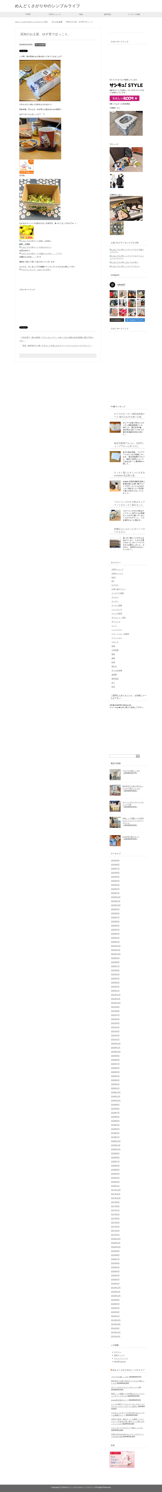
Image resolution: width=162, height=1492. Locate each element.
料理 (113, 662)
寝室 (113, 654)
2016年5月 (115, 1267)
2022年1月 (115, 991)
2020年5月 (115, 1072)
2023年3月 (115, 934)
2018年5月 (115, 1170)
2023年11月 (115, 901)
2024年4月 (115, 881)
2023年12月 (116, 897)
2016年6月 (115, 1263)
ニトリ (114, 626)
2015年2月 (115, 1312)
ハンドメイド (117, 630)
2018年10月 (116, 1149)
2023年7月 (115, 917)
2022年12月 (116, 946)
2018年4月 (115, 1174)
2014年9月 (115, 1328)
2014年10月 (116, 1324)
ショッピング (117, 609)
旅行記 (114, 666)
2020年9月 (115, 1056)
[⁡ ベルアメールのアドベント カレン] (132, 303)
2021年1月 (115, 1039)
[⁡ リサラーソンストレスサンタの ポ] (123, 303)
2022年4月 (115, 978)
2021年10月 (116, 1003)
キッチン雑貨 (117, 605)
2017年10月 (116, 1198)
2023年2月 (115, 938)
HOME (28, 14)
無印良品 (107, 14)
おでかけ (115, 585)
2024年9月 (115, 860)
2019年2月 (115, 1133)
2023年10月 (116, 905)
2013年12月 (116, 1332)
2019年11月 (115, 1096)
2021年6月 (115, 1019)
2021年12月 (116, 995)
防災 (113, 687)
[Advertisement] (57, 306)
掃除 (113, 658)
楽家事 (114, 675)
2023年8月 (115, 913)
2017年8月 (115, 1206)
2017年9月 (115, 1202)
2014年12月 (116, 1320)
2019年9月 (115, 1105)
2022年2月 (115, 987)
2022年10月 (116, 954)
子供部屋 (115, 650)
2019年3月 (115, 1129)
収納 (81, 14)
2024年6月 (115, 873)
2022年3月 (115, 982)
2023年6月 (115, 921)
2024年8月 (115, 865)
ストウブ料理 (117, 614)
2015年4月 (115, 1304)
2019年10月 (116, 1100)
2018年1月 (115, 1186)
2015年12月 (116, 1288)
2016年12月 (116, 1239)
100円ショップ (55, 14)
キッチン (115, 601)
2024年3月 (115, 885)
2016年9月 (115, 1251)
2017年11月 (115, 1194)
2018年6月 (115, 1166)
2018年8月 (115, 1157)
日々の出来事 (40, 45)
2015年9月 (115, 1300)
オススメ (115, 597)
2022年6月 (115, 970)
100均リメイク (117, 573)
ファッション (117, 638)
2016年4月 (115, 1271)
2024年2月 (115, 889)
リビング (115, 642)
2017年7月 (115, 1210)
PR (113, 581)
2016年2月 (115, 1279)
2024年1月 (115, 893)
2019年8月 (115, 1109)
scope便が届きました (131, 837)
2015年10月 (116, 1296)
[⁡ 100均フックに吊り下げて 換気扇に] (141, 294)
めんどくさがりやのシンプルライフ (47, 6)
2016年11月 (115, 1243)
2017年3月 (115, 1227)
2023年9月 (115, 909)
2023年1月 (115, 942)
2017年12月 (116, 1190)
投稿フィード (119, 1355)
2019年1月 (115, 1137)
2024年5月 (115, 877)
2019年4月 (115, 1125)
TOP (33, 22)
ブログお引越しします (131, 771)
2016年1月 (115, 1284)
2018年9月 (115, 1153)
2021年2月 (115, 1035)
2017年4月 (115, 1223)
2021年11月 (115, 999)
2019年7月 (115, 1113)
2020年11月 (115, 1048)
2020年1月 (115, 1088)
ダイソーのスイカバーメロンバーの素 (126, 1387)
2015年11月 (115, 1292)
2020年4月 (115, 1076)
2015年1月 (115, 1316)
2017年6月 (115, 1214)
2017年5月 (115, 1218)
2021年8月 (115, 1011)
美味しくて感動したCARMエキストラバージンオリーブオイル (133, 820)
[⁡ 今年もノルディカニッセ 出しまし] (123, 312)
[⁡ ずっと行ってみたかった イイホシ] (114, 312)
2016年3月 (115, 1275)
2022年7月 (115, 966)
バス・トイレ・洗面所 (120, 634)
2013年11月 (115, 1336)
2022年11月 (115, 950)
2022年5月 (115, 974)
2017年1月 (115, 1235)
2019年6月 (115, 1117)
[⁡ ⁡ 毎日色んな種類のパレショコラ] (114, 294)
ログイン (117, 1352)
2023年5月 (115, 926)
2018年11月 (115, 1145)
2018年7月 (115, 1161)
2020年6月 (115, 1068)
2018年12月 (116, 1141)
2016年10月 (116, 1247)
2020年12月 (116, 1044)
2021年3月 (115, 1031)
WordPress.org (120, 1361)
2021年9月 (115, 1007)
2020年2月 (115, 1084)
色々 (113, 683)
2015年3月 (115, 1308)
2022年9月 (115, 958)
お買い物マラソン (119, 589)
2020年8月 (115, 1060)
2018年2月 (115, 1182)
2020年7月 (115, 1064)
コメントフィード (121, 1358)
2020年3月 (115, 1080)
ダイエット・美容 (119, 618)
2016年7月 (115, 1259)
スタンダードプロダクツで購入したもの (127, 1428)
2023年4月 (115, 930)
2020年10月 (116, 1052)
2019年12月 (116, 1092)
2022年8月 (115, 962)
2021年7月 (115, 1015)
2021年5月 (115, 1023)
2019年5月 (115, 1121)
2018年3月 (115, 1178)
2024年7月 (115, 869)
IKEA (114, 577)
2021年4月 (115, 1027)
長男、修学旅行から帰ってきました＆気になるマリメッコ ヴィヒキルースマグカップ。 (57, 346)
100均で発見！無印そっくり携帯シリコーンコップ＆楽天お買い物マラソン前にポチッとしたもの (128, 1421)
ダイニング (116, 622)
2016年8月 (115, 1255)
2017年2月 (115, 1231)
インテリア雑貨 (134, 14)
